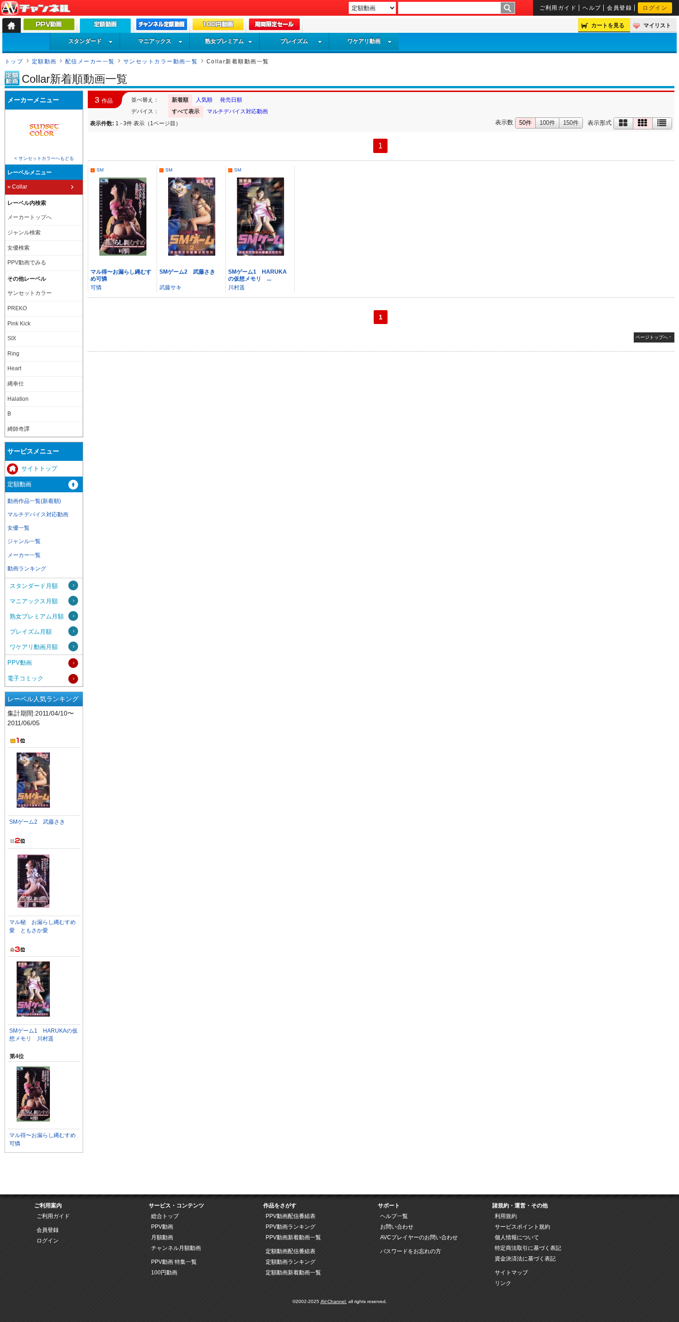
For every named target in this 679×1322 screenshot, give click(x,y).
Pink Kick (18, 323)
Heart (14, 368)
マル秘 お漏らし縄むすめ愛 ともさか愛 (42, 926)
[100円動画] (218, 26)
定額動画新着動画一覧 (293, 1272)
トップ (14, 61)
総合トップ (165, 1216)
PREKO (17, 308)
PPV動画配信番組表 (290, 1216)
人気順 (204, 100)
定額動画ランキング (290, 1262)
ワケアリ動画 (364, 41)
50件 (525, 122)
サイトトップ (39, 468)
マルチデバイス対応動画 (237, 111)
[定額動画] (105, 28)
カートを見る (607, 25)
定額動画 (44, 61)
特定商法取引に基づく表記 (528, 1248)
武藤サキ (170, 287)
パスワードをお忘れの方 (410, 1251)
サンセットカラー (29, 293)
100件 (547, 122)
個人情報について (517, 1237)
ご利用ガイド (558, 8)
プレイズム (294, 41)
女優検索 (18, 248)
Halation (18, 399)
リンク (503, 1283)
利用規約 (506, 1216)
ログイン (655, 8)
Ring (13, 353)
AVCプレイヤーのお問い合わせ (419, 1237)
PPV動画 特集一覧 (174, 1262)
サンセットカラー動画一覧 (160, 61)
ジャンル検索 (24, 232)
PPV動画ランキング (290, 1227)
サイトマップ (511, 1272)
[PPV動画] (49, 26)
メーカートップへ (29, 217)
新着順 (180, 100)
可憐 (96, 287)
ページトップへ (652, 337)
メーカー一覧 (24, 555)
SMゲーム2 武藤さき (187, 272)
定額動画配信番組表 (290, 1251)
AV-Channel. (334, 1301)
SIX (11, 338)
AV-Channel (35, 8)
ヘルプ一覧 (394, 1216)
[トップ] (11, 25)
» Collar (17, 187)
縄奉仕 (15, 383)
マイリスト (657, 25)
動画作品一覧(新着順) (34, 501)
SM (100, 169)
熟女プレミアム (224, 41)
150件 (571, 122)
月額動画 (162, 1237)
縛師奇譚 (18, 429)
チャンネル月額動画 (176, 1248)
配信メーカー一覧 (90, 61)
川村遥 (236, 287)
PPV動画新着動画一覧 (293, 1237)
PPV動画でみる (26, 262)
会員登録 (619, 8)
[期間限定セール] (274, 26)
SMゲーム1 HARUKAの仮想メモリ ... (257, 275)
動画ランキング (26, 568)
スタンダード (85, 41)
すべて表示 (186, 111)
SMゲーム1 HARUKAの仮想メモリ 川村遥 (43, 1035)
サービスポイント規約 (522, 1227)
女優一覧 (18, 528)
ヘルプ (591, 8)
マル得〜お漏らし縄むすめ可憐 (42, 1139)
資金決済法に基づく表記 (525, 1258)
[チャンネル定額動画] (161, 26)
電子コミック (25, 678)
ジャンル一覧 (24, 541)
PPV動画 (19, 662)
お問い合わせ (396, 1227)
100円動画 (164, 1272)
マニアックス (154, 41)
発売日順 (231, 100)
